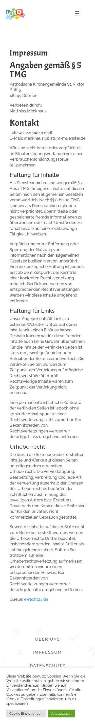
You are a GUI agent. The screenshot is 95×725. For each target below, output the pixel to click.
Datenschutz (47, 665)
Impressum (47, 652)
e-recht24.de (36, 599)
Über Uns (47, 639)
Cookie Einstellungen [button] (26, 713)
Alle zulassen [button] (61, 713)
